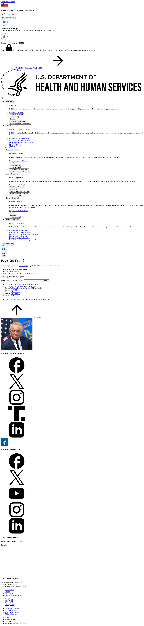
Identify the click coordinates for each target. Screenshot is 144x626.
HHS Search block (7, 246)
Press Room (9, 599)
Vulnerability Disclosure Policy (15, 623)
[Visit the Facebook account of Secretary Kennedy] (16, 372)
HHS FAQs (9, 593)
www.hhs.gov (23, 266)
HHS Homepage (16, 292)
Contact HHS (9, 296)
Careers (7, 592)
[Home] (72, 96)
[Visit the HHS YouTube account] (16, 501)
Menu (3, 255)
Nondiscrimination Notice (13, 595)
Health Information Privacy (21, 288)
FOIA (7, 618)
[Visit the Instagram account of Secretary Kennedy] (16, 405)
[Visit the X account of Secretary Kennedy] (16, 388)
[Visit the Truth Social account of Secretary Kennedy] (16, 421)
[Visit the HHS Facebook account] (16, 468)
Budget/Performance (12, 608)
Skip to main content (8, 2)
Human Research (18, 286)
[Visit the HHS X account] (16, 484)
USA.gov (8, 621)
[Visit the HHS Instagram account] (16, 517)
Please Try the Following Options (12, 280)
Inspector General (11, 610)
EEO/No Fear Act (11, 614)
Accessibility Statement (13, 603)
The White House (11, 619)
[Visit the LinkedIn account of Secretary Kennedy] (16, 437)
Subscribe (4, 545)
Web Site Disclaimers (12, 612)
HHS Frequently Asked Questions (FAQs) (24, 284)
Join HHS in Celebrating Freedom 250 (29, 68)
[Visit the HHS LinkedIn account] (16, 533)
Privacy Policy (10, 605)
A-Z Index (16, 290)
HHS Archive (15, 294)
